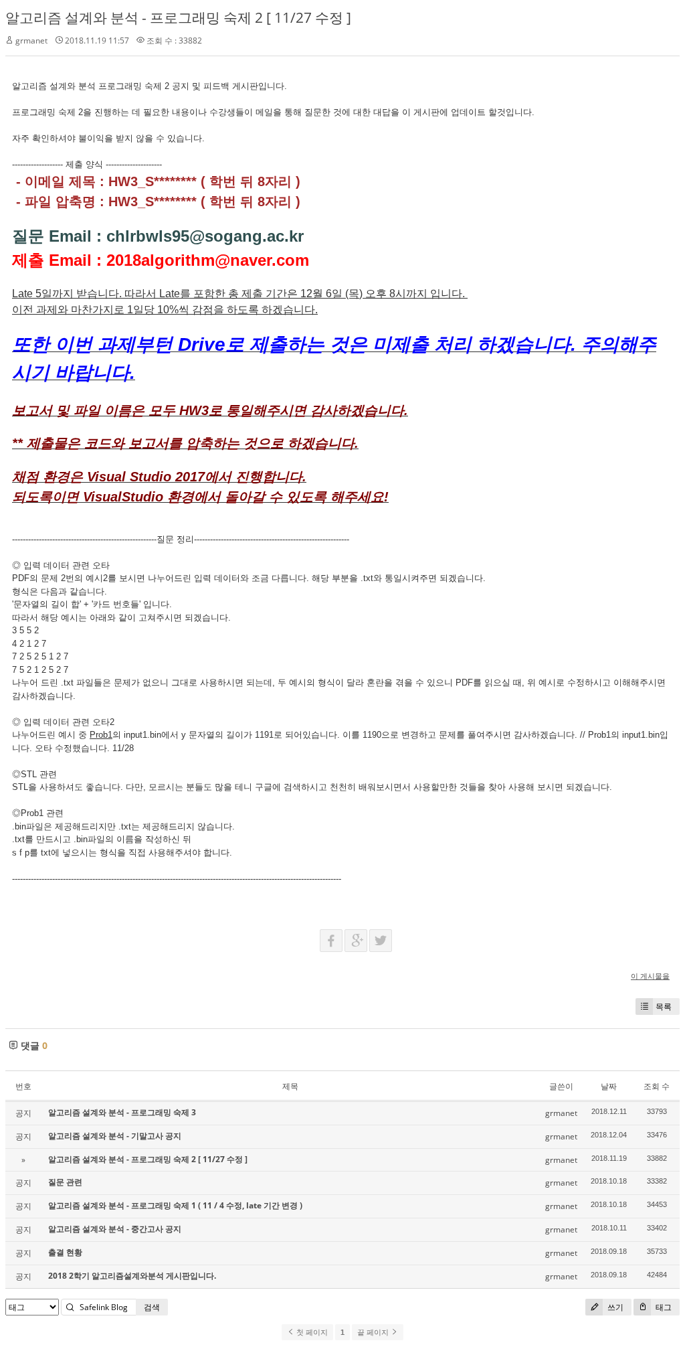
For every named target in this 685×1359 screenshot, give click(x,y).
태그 (663, 1307)
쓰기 (614, 1307)
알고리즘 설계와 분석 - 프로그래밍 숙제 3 (122, 1112)
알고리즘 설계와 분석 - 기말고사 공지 (114, 1135)
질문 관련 (65, 1182)
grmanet (31, 40)
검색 (152, 1307)
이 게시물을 (650, 976)
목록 (664, 1006)
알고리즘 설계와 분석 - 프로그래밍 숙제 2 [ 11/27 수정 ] (178, 17)
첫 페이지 (311, 1332)
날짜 (609, 1086)
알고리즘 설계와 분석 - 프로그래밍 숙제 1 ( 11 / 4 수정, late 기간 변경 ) (175, 1205)
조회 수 (657, 1086)
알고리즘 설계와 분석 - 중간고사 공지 (114, 1228)
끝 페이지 (374, 1332)
